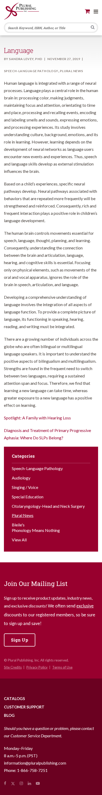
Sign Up (19, 640)
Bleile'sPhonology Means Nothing (36, 527)
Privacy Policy (37, 667)
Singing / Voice (25, 487)
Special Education (27, 496)
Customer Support (24, 707)
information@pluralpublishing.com (35, 762)
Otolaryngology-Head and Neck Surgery (48, 506)
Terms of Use (62, 667)
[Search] (92, 27)
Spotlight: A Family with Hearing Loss (37, 417)
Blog (9, 715)
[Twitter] (13, 783)
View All (19, 539)
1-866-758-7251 (32, 770)
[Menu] (96, 11)
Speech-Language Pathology (31, 71)
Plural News (71, 71)
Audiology (21, 477)
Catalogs (14, 698)
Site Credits (13, 667)
